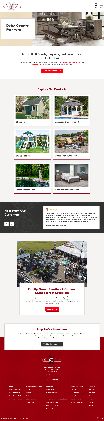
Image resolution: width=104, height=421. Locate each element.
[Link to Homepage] (52, 359)
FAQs (90, 396)
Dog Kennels (30, 402)
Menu (101, 7)
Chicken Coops (30, 399)
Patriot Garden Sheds (15, 399)
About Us (50, 309)
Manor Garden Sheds (15, 396)
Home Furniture (77, 386)
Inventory (92, 399)
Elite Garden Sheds (14, 392)
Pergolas (28, 392)
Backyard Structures (34, 386)
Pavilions (28, 396)
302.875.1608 (53, 379)
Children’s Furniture (77, 402)
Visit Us (91, 405)
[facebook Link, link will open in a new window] (98, 418)
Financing (92, 392)
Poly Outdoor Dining (52, 402)
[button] (6, 224)
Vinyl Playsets (50, 389)
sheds (73, 62)
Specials (91, 389)
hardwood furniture (38, 64)
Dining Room (75, 392)
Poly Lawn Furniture (52, 405)
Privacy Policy (24, 418)
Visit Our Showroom (50, 71)
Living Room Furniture (77, 396)
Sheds (11, 386)
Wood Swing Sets (51, 392)
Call (96, 8)
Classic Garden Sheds (15, 389)
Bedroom (74, 389)
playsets (78, 62)
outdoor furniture (65, 62)
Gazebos (28, 389)
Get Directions (51, 375)
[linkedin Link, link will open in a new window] (102, 418)
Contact (91, 402)
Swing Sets (50, 386)
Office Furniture (76, 399)
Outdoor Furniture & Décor (56, 399)
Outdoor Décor (51, 409)
